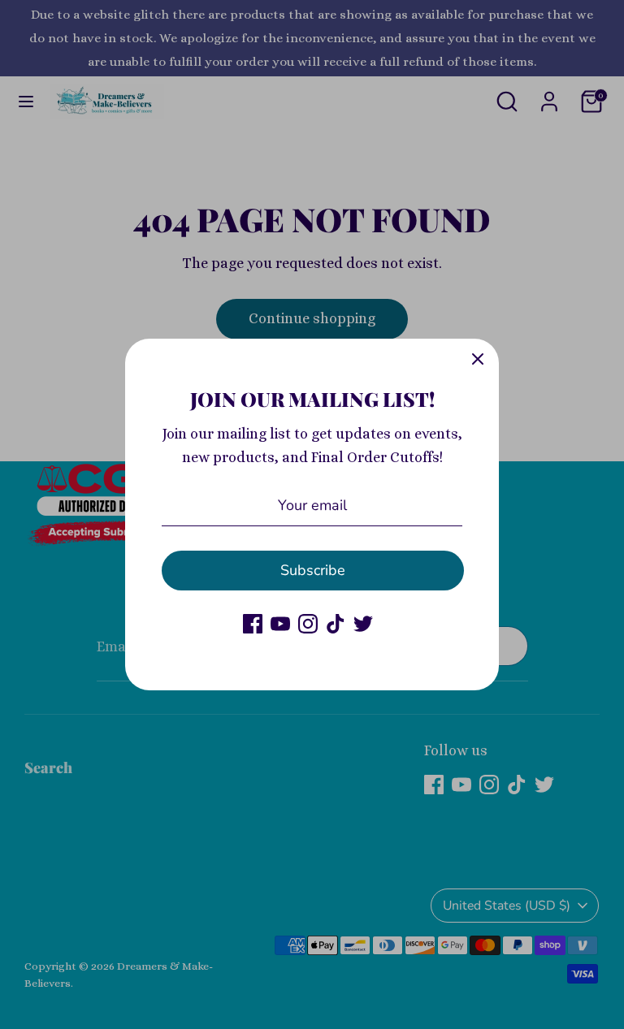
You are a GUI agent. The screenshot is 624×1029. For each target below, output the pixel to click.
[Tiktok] (335, 623)
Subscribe (312, 570)
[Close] (478, 360)
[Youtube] (280, 623)
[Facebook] (252, 623)
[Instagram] (308, 623)
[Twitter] (363, 623)
